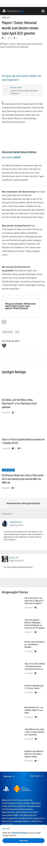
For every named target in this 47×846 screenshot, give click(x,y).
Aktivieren (23, 841)
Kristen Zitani (16, 87)
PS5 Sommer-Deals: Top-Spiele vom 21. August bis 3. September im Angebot (34, 600)
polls (17, 332)
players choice (8, 332)
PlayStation (15, 11)
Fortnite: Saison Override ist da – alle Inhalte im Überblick (35, 644)
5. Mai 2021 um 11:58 (16, 525)
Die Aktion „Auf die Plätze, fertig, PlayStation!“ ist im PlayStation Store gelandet (19, 403)
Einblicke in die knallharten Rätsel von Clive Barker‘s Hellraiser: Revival (34, 754)
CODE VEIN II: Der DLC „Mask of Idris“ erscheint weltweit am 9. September (34, 732)
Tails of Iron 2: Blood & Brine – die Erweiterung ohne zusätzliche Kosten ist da (35, 666)
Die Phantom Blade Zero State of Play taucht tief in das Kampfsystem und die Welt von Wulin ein (23, 478)
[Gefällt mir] (13, 412)
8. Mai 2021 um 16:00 (16, 560)
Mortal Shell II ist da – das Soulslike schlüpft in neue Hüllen (34, 710)
